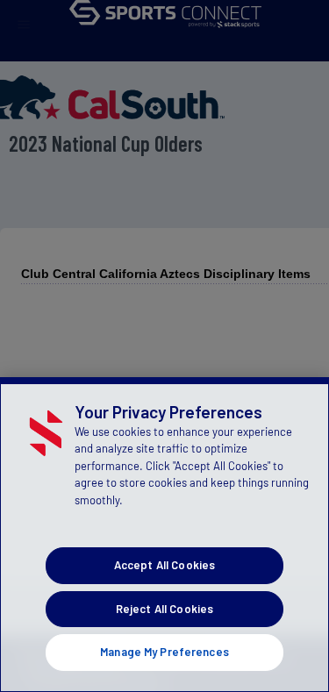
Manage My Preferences (164, 652)
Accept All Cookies (164, 565)
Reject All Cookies (164, 609)
